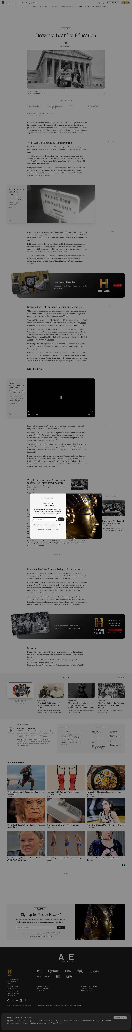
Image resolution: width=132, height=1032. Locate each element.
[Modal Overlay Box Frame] (66, 516)
